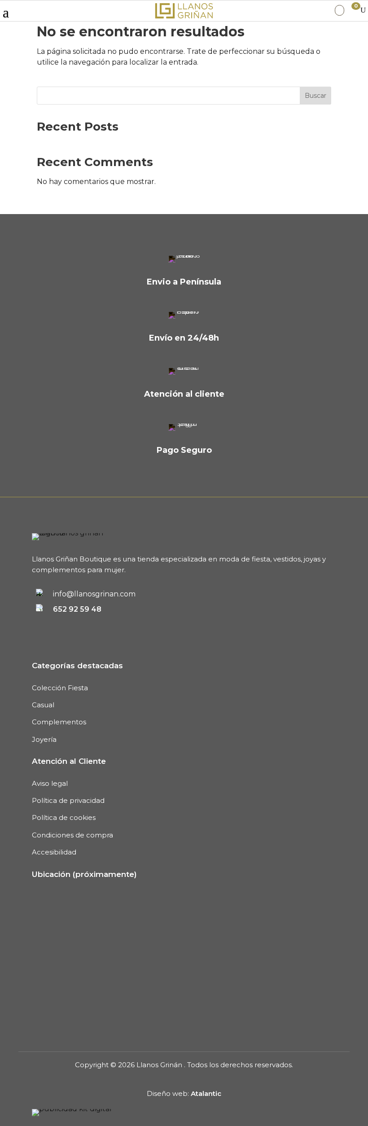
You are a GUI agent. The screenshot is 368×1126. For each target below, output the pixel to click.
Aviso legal (50, 783)
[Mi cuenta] (339, 10)
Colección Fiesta (60, 687)
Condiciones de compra (72, 835)
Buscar (315, 96)
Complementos (59, 722)
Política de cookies (64, 817)
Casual (43, 705)
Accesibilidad (54, 852)
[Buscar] (363, 10)
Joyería (44, 739)
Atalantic (206, 1093)
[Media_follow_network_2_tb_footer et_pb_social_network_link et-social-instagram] (67, 625)
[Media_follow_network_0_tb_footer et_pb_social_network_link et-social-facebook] (37, 625)
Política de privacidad (68, 800)
